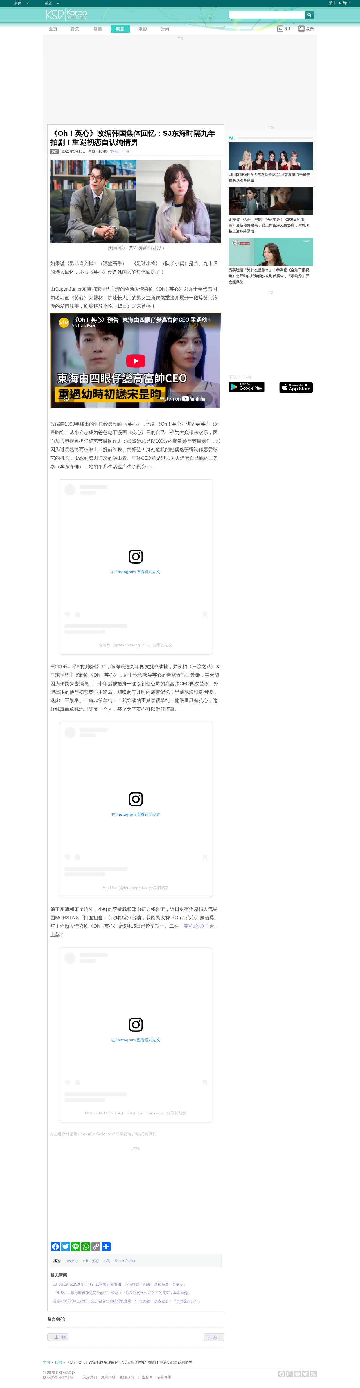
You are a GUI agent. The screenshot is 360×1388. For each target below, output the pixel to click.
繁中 (332, 3)
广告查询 (145, 1377)
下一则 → (214, 1337)
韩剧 (54, 151)
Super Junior (125, 1261)
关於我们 (89, 1377)
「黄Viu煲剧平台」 (199, 926)
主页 (46, 1362)
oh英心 (72, 1261)
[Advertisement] (136, 1192)
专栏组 (115, 151)
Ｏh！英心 (90, 1261)
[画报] (167, 30)
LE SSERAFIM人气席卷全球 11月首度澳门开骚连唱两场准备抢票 (269, 178)
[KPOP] (77, 30)
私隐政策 (127, 1377)
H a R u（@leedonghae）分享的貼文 (136, 887)
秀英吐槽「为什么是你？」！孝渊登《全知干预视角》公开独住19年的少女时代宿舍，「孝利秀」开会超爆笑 (269, 276)
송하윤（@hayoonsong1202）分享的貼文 (135, 645)
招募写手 (164, 1377)
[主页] (54, 30)
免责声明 (108, 1377)
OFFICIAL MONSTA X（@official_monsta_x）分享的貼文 (135, 1113)
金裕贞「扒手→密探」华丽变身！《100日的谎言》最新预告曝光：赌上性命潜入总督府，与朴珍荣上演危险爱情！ (269, 225)
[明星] (99, 30)
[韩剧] (122, 30)
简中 (346, 3)
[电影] (144, 30)
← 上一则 (58, 1337)
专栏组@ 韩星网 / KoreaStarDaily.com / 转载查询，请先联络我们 (103, 1134)
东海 (107, 1261)
